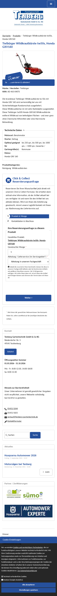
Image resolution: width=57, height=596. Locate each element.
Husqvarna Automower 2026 (20, 455)
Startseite (6, 36)
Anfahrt (10, 352)
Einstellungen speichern (28, 590)
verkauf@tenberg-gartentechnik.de (22, 417)
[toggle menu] (51, 4)
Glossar (5, 534)
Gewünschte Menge (17, 247)
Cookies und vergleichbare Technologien (28, 548)
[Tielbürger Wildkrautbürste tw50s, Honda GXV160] (28, 64)
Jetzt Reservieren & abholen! (17, 82)
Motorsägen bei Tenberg (18, 464)
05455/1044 (12, 409)
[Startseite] (28, 18)
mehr (47, 472)
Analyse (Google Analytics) (13, 580)
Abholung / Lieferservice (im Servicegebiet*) (28, 257)
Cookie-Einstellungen (12, 540)
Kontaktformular (14, 421)
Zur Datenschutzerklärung (27, 571)
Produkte (17, 36)
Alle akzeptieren (28, 585)
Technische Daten (13, 130)
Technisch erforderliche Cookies (15, 577)
